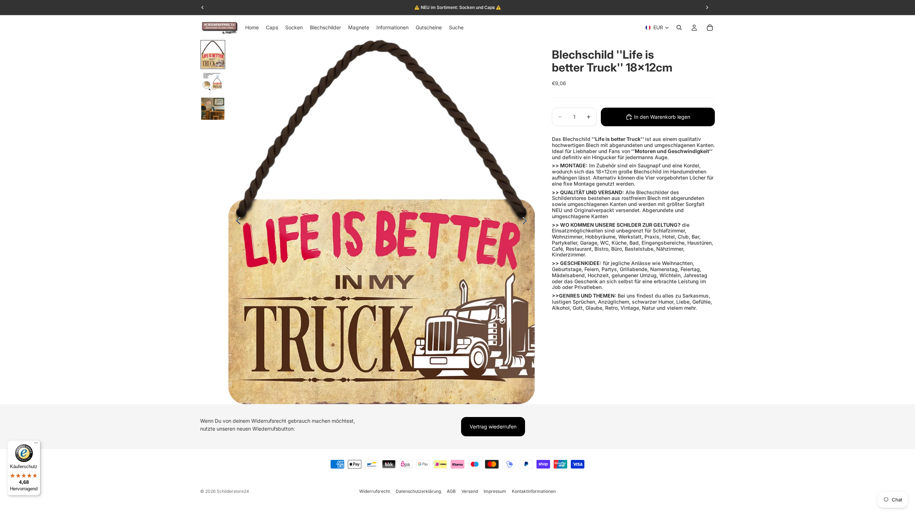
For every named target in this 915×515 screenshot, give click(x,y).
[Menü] (36, 444)
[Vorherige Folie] (236, 222)
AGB (451, 491)
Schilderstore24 (233, 491)
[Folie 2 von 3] (212, 83)
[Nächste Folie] (527, 222)
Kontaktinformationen (534, 491)
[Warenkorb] (710, 27)
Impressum (495, 491)
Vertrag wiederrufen (493, 426)
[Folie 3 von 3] (212, 109)
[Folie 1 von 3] (212, 54)
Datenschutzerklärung (418, 491)
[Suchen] (679, 27)
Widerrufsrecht (374, 491)
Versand (469, 491)
